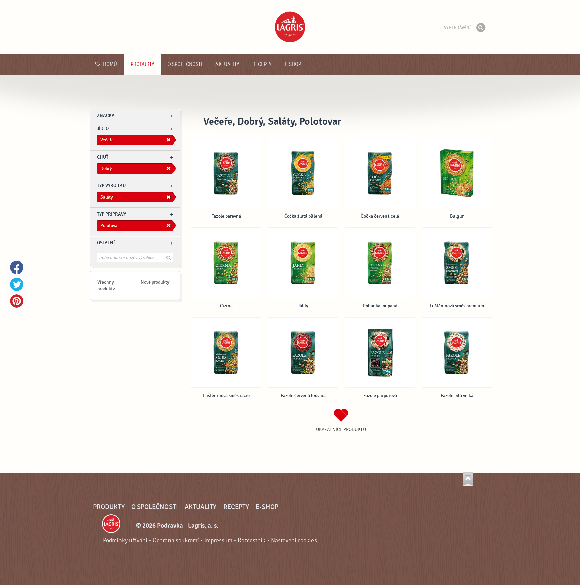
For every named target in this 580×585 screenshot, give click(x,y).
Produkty (142, 64)
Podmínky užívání (125, 540)
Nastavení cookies (294, 540)
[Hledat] (480, 27)
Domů (109, 64)
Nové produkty (155, 282)
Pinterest (16, 301)
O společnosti (184, 64)
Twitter (16, 284)
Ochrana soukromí (176, 540)
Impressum (218, 540)
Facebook (16, 267)
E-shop (293, 64)
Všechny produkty (106, 285)
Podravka (290, 27)
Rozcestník (251, 540)
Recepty (261, 64)
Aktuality (227, 64)
